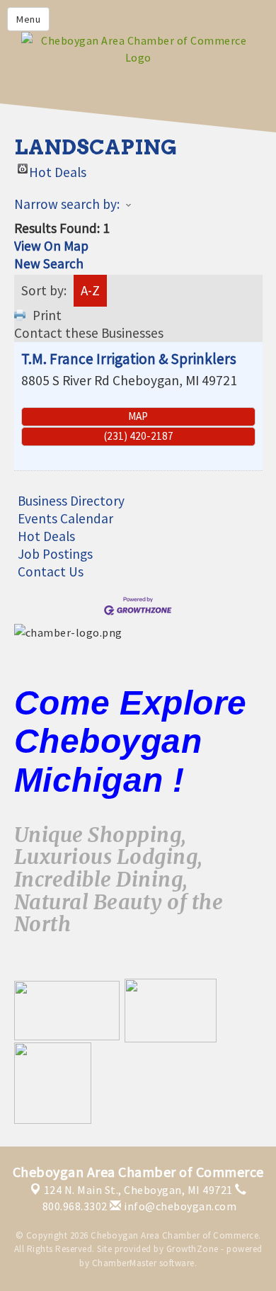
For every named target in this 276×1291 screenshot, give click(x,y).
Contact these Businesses (88, 332)
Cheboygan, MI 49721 (138, 1190)
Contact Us (51, 571)
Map (138, 416)
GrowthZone (192, 1249)
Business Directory (71, 500)
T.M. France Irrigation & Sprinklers (128, 358)
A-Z (90, 290)
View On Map (51, 245)
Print (47, 315)
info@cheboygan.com (179, 1206)
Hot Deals (57, 169)
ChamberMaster (124, 1263)
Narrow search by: (67, 203)
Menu (28, 19)
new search (49, 263)
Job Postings (55, 553)
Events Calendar (65, 518)
